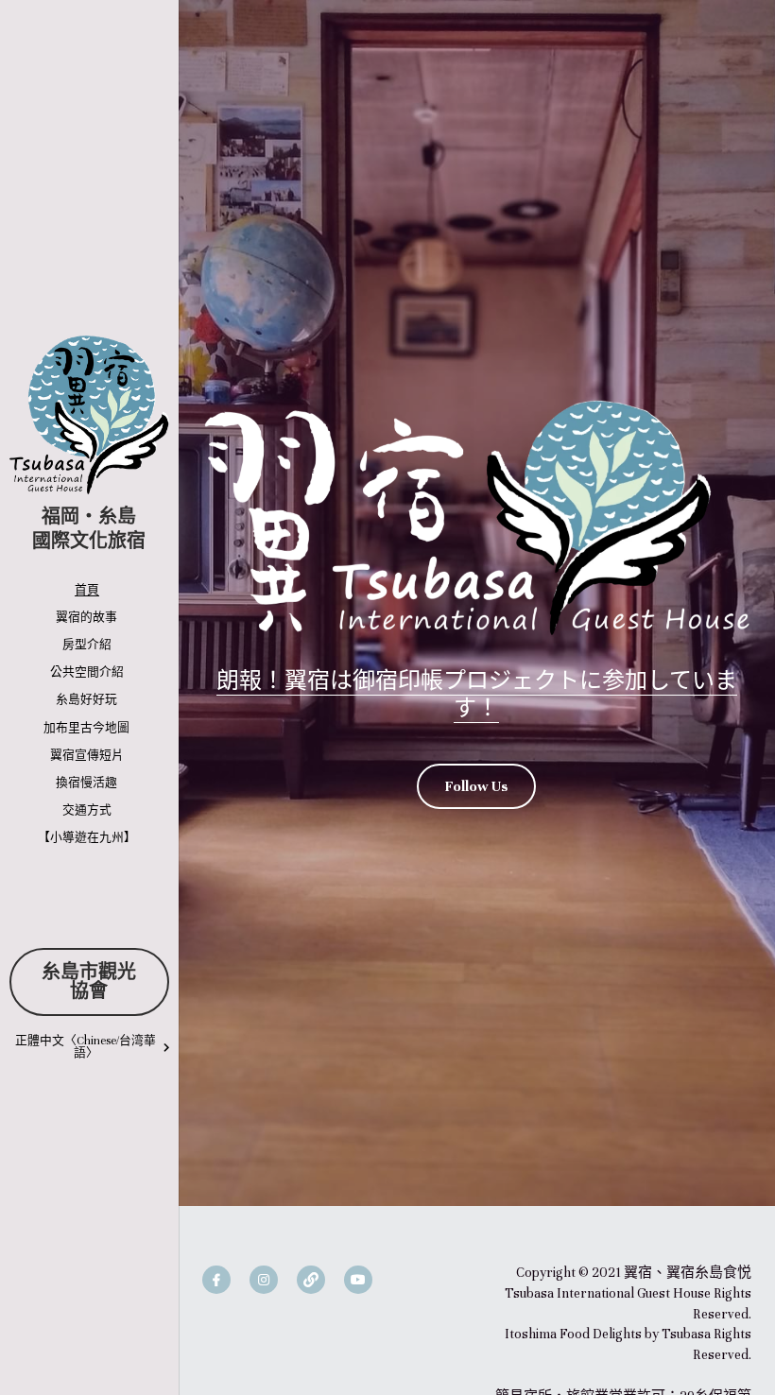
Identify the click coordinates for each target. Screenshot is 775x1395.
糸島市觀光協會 (89, 981)
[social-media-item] (311, 1280)
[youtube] (358, 1280)
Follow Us (476, 786)
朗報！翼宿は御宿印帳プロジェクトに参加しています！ (476, 693)
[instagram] (264, 1280)
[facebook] (216, 1280)
